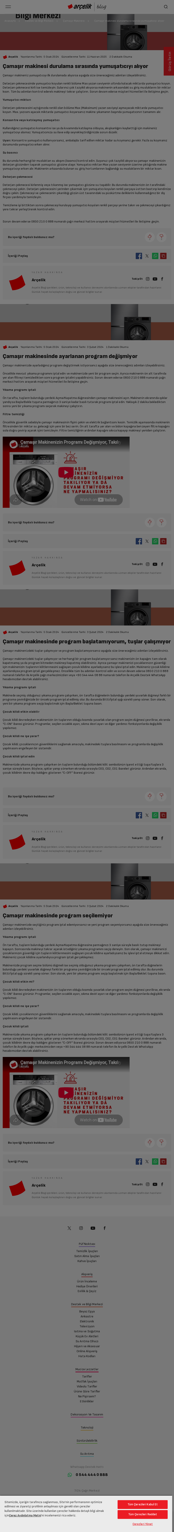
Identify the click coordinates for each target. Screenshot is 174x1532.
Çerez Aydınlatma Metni (25, 1515)
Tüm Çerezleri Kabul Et (143, 1504)
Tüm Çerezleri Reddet (142, 1514)
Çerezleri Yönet (143, 1524)
